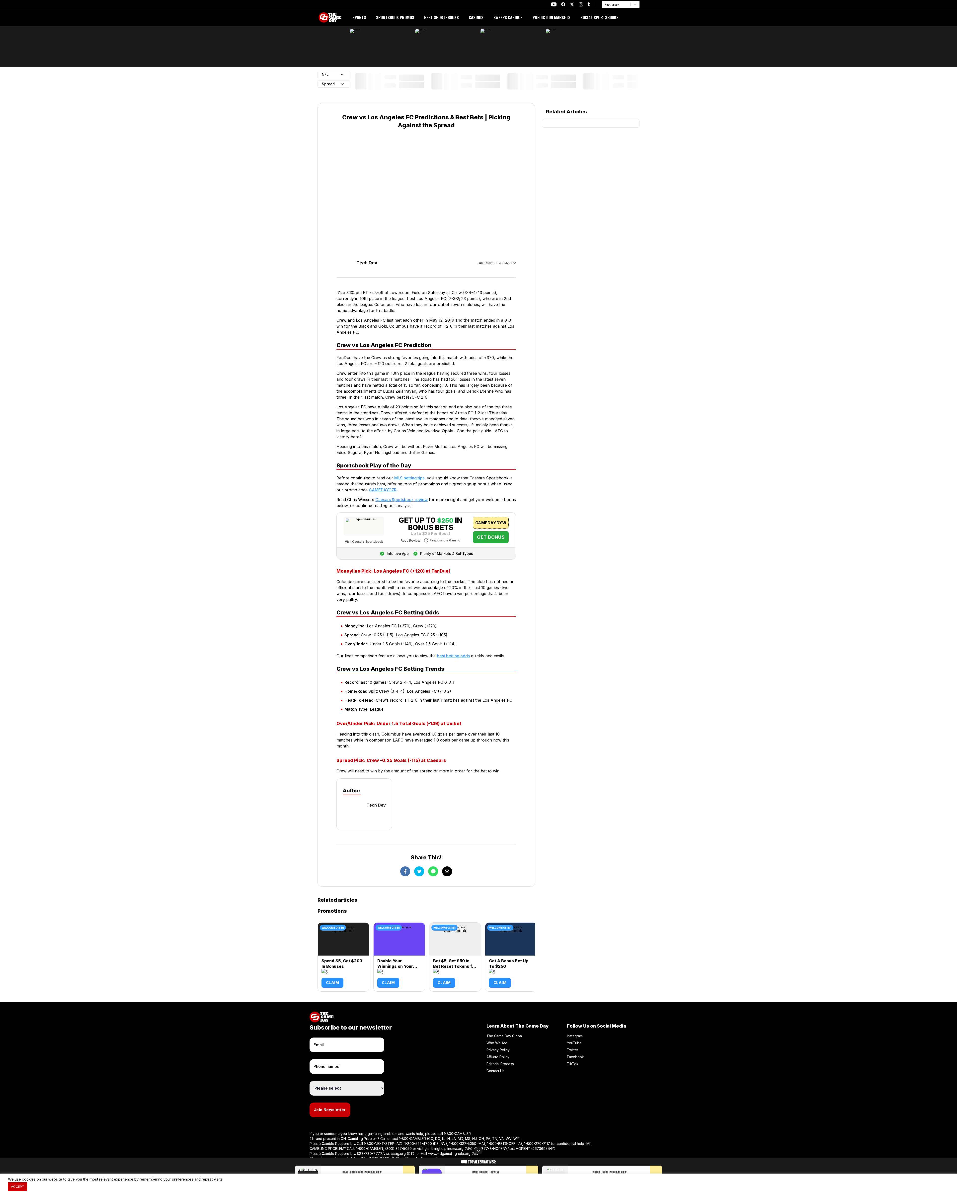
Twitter (572, 1050)
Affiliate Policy (497, 1057)
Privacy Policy (498, 1050)
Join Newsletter (330, 1109)
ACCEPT (17, 1187)
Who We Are (496, 1043)
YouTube (574, 1043)
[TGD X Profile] (571, 4)
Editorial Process (500, 1064)
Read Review (410, 540)
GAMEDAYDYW (491, 522)
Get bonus (491, 537)
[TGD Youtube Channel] (554, 4)
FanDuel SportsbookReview (609, 1172)
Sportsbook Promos (395, 17)
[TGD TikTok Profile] (588, 4)
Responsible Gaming (445, 540)
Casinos (476, 17)
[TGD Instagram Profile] (580, 4)
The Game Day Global (504, 1036)
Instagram (575, 1036)
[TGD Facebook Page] (563, 4)
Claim (332, 982)
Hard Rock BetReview (485, 1172)
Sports (359, 17)
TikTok (572, 1064)
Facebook (575, 1057)
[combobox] (605, 4)
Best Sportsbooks (441, 17)
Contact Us (495, 1071)
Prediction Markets (551, 17)
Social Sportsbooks (599, 17)
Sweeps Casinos (508, 17)
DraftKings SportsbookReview (362, 1172)
